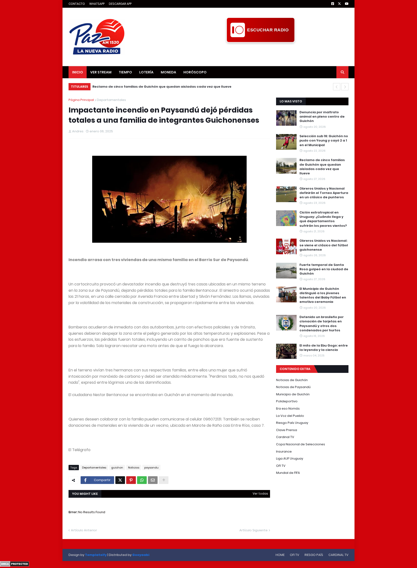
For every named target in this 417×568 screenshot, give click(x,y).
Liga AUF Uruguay (289, 458)
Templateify (96, 555)
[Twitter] (120, 480)
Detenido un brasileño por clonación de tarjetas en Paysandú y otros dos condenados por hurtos (321, 324)
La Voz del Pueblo (290, 415)
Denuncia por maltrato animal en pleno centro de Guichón (322, 116)
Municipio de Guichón (293, 394)
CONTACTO (77, 4)
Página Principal (81, 100)
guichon (117, 467)
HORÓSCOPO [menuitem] (195, 72)
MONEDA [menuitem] (168, 72)
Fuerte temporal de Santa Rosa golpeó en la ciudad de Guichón (323, 269)
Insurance (284, 451)
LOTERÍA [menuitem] (146, 72)
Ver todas (260, 493)
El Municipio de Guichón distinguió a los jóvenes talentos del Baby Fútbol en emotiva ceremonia (322, 295)
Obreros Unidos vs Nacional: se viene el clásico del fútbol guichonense (323, 245)
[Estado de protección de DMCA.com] (14, 565)
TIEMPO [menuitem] (125, 72)
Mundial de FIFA (288, 472)
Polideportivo (287, 401)
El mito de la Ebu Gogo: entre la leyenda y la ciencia (323, 347)
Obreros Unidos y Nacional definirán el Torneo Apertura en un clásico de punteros (323, 192)
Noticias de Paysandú (293, 387)
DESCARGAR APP (120, 4)
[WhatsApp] (142, 480)
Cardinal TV (285, 437)
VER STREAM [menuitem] (100, 72)
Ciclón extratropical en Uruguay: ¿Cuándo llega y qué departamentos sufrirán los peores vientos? (323, 219)
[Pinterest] (131, 480)
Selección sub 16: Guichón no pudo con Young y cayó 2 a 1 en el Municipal (323, 140)
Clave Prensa (286, 430)
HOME (280, 555)
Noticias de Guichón (292, 380)
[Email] (153, 480)
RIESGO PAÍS (314, 555)
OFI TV (280, 465)
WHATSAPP (96, 4)
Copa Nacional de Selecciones (300, 444)
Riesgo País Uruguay (292, 422)
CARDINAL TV (338, 555)
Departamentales (111, 100)
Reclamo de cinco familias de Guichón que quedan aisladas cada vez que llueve (161, 86)
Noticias (133, 467)
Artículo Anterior (84, 530)
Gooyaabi (140, 555)
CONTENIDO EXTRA (295, 369)
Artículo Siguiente (253, 530)
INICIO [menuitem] (77, 72)
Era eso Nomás (288, 408)
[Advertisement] (260, 53)
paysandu (151, 467)
